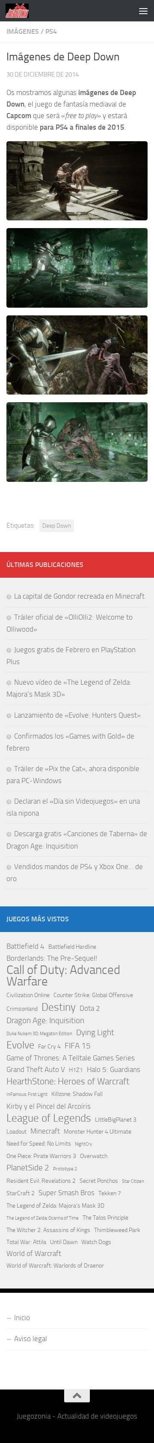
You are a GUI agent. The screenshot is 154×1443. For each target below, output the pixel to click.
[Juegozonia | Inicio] (21, 10)
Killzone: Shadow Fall (77, 1094)
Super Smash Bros (66, 1192)
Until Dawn (63, 1242)
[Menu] (143, 10)
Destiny (58, 1007)
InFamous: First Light (26, 1094)
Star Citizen (133, 1181)
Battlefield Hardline (72, 946)
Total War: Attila (26, 1242)
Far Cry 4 (49, 1046)
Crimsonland (22, 1008)
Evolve (20, 1045)
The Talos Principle (105, 1217)
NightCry (83, 1144)
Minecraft (45, 1131)
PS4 (51, 31)
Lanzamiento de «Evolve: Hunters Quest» (77, 715)
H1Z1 (76, 1070)
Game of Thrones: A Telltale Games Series (70, 1058)
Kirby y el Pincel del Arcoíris (48, 1106)
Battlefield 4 (25, 946)
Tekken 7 (109, 1193)
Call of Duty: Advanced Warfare (63, 975)
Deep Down (56, 525)
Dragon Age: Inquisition (45, 1020)
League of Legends (48, 1118)
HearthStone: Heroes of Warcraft (67, 1081)
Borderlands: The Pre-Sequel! (51, 958)
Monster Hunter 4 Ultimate (97, 1131)
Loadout (16, 1131)
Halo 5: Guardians (113, 1069)
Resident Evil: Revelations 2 (41, 1181)
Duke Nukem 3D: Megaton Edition (39, 1033)
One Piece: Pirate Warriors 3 (41, 1156)
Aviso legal (30, 1338)
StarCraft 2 (20, 1193)
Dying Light (95, 1032)
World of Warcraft (33, 1253)
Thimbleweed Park (117, 1230)
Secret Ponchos (99, 1181)
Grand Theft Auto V (35, 1069)
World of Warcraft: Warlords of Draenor (55, 1265)
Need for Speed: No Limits (38, 1143)
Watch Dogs (96, 1242)
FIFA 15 (78, 1046)
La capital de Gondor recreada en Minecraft (79, 596)
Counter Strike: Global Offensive (93, 995)
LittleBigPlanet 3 (115, 1119)
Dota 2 (90, 1008)
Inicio (22, 1317)
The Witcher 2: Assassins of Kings (48, 1230)
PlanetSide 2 (27, 1168)
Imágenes (22, 31)
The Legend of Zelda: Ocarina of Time (42, 1218)
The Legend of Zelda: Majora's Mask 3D (55, 1205)
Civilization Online (28, 995)
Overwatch (93, 1156)
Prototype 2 (65, 1169)
